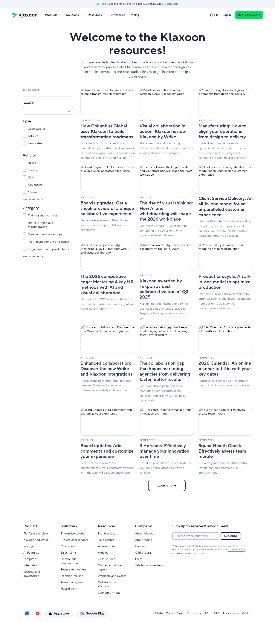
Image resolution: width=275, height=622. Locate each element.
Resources (95, 15)
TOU (208, 613)
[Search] (69, 110)
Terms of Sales (174, 613)
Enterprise (118, 15)
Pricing (134, 15)
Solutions (72, 15)
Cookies (247, 613)
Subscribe (231, 536)
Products (51, 15)
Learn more (172, 4)
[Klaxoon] (24, 15)
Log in (227, 15)
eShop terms (194, 613)
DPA (216, 613)
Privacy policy (231, 613)
